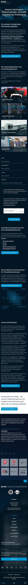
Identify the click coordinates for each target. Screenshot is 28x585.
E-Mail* (3, 172)
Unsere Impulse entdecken (9, 252)
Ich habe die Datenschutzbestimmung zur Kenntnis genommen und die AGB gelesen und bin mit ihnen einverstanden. (15, 191)
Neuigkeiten (14, 536)
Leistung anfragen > (14, 219)
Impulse (14, 524)
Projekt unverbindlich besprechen (10, 285)
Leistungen (14, 515)
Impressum (10, 574)
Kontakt (14, 521)
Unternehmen (4, 165)
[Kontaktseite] (14, 583)
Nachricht (3, 179)
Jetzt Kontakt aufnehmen (8, 409)
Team (14, 518)
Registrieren (14, 559)
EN (4, 583)
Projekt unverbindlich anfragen (10, 56)
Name (2, 158)
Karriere (14, 530)
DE (1, 583)
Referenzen (14, 527)
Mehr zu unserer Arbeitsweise (9, 385)
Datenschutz (17, 574)
